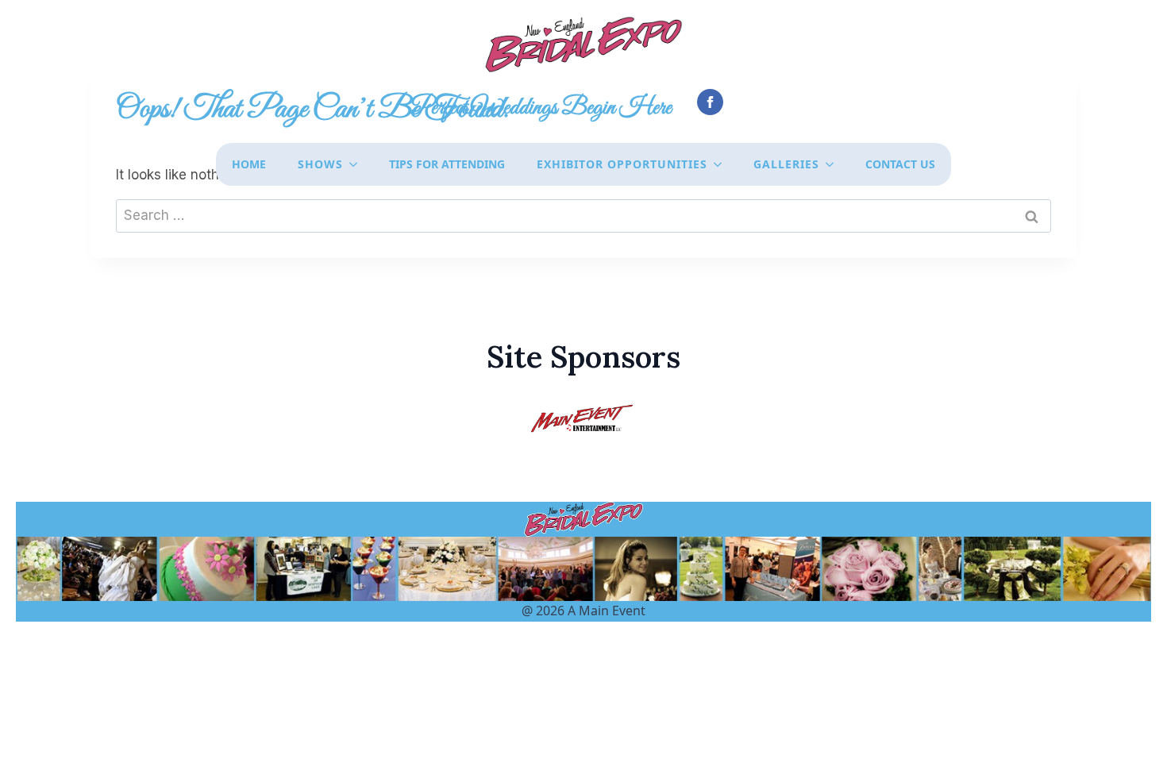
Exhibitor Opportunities (622, 163)
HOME (249, 163)
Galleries (786, 163)
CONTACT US (900, 163)
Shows (320, 163)
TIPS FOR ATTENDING (447, 163)
